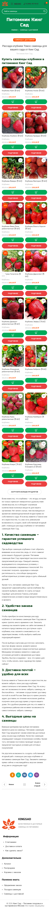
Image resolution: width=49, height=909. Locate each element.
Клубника (5, 94)
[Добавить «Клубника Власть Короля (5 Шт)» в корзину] (36, 239)
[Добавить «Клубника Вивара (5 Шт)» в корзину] (13, 192)
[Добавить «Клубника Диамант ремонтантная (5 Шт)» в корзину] (13, 335)
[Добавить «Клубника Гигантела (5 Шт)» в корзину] (13, 287)
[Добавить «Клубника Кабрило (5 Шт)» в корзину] (36, 380)
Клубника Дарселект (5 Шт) (34, 275)
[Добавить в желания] (20, 70)
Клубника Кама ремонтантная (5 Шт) (11, 418)
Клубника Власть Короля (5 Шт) (35, 227)
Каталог (7, 864)
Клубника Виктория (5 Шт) (36, 181)
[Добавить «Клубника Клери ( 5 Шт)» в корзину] (13, 475)
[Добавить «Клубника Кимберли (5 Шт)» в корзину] (36, 430)
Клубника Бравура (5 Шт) (35, 136)
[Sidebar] (3, 276)
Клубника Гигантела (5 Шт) (11, 275)
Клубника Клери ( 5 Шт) (12, 464)
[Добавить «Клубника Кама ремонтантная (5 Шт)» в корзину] (13, 430)
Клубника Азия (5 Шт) (11, 90)
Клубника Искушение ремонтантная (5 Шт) (11, 370)
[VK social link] (24, 774)
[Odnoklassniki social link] (12, 774)
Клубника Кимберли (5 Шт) (34, 418)
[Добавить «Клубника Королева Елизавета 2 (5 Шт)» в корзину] (36, 478)
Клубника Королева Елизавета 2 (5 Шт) (33, 465)
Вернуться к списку (24, 784)
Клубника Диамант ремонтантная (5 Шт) (11, 322)
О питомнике (10, 842)
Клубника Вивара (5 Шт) (12, 181)
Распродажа (9, 868)
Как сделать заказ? (14, 851)
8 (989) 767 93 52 (32, 4)
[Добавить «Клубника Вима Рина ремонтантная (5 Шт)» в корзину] (13, 239)
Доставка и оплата (13, 846)
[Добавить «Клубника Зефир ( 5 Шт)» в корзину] (36, 332)
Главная (14, 30)
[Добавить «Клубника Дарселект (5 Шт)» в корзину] (36, 287)
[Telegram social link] (30, 774)
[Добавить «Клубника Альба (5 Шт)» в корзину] (36, 101)
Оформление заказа (13, 885)
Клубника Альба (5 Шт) (34, 90)
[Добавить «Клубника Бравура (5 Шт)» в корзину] (36, 147)
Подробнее (13, 108)
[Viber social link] (36, 774)
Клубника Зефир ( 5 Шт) (35, 321)
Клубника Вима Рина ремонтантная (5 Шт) (11, 227)
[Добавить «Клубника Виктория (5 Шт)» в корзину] (36, 192)
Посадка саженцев (12, 889)
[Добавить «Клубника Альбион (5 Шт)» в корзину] (13, 147)
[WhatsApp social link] (18, 774)
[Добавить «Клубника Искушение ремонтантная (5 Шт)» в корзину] (13, 382)
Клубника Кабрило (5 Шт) (35, 369)
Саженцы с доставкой (29, 30)
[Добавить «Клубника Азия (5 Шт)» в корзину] (13, 101)
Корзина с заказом (12, 872)
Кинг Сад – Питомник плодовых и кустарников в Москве (24, 904)
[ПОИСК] (44, 11)
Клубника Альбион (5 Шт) (12, 136)
